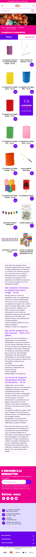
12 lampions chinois (26, 196)
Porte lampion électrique (26, 169)
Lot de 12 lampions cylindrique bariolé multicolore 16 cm (26, 251)
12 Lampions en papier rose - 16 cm (26, 142)
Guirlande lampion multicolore (9, 223)
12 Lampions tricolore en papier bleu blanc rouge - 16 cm (9, 61)
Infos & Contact (7, 542)
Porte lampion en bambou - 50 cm (26, 61)
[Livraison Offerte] (26, 105)
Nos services (6, 535)
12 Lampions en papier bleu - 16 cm (26, 88)
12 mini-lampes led (26, 223)
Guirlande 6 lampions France (9, 251)
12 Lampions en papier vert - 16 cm (10, 142)
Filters (9, 37)
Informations (6, 539)
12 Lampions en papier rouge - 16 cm (10, 115)
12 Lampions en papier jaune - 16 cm (10, 88)
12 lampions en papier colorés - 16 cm (10, 196)
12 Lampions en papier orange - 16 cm (10, 169)
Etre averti (11, 64)
